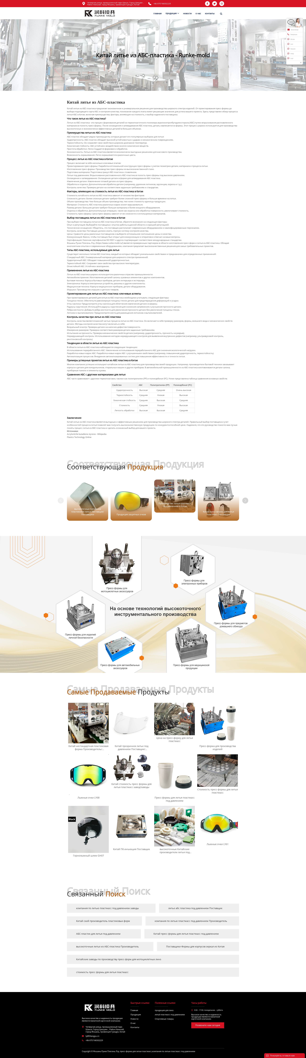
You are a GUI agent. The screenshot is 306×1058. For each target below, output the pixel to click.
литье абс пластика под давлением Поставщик (195, 908)
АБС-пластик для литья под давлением (98, 933)
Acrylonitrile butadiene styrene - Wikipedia (86, 434)
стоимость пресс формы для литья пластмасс (102, 972)
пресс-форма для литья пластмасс (136, 1051)
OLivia (292, 39)
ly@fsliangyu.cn (92, 1036)
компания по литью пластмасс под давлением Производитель (191, 921)
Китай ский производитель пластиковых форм (103, 921)
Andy (292, 54)
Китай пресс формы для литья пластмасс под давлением (186, 933)
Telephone (293, 34)
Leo (291, 44)
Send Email (294, 30)
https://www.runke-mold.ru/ (109, 243)
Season (292, 49)
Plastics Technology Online (79, 437)
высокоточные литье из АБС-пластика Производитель (107, 946)
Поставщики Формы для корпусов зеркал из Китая (195, 946)
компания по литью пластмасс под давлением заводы (107, 908)
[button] (245, 501)
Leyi (291, 58)
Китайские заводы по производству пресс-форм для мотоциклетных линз (118, 959)
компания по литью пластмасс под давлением (173, 1051)
